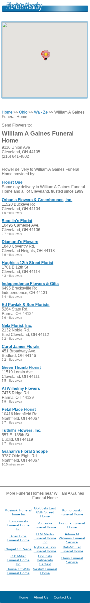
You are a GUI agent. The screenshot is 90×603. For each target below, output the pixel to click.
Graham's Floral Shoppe (25, 451)
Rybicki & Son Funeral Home (45, 549)
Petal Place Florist (19, 409)
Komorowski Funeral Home (71, 512)
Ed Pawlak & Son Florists (26, 304)
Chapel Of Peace (18, 549)
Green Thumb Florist (21, 367)
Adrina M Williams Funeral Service (72, 538)
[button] (46, 55)
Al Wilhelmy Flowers (21, 388)
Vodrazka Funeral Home (45, 525)
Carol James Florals (21, 346)
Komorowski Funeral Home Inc (18, 525)
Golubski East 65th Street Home (45, 512)
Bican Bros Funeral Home (18, 538)
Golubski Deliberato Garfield (45, 560)
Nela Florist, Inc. (17, 325)
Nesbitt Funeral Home (45, 571)
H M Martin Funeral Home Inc (45, 538)
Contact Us (62, 597)
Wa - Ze (41, 112)
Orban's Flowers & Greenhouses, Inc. (37, 200)
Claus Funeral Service (72, 560)
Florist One (12, 182)
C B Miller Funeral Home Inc (18, 560)
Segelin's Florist (17, 221)
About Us (41, 597)
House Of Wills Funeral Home (18, 571)
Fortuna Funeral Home (72, 525)
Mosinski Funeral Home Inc (18, 512)
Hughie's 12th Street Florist (27, 263)
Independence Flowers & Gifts (30, 284)
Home (7, 112)
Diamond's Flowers (20, 242)
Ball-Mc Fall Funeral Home (71, 549)
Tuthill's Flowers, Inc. (21, 430)
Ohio (23, 112)
